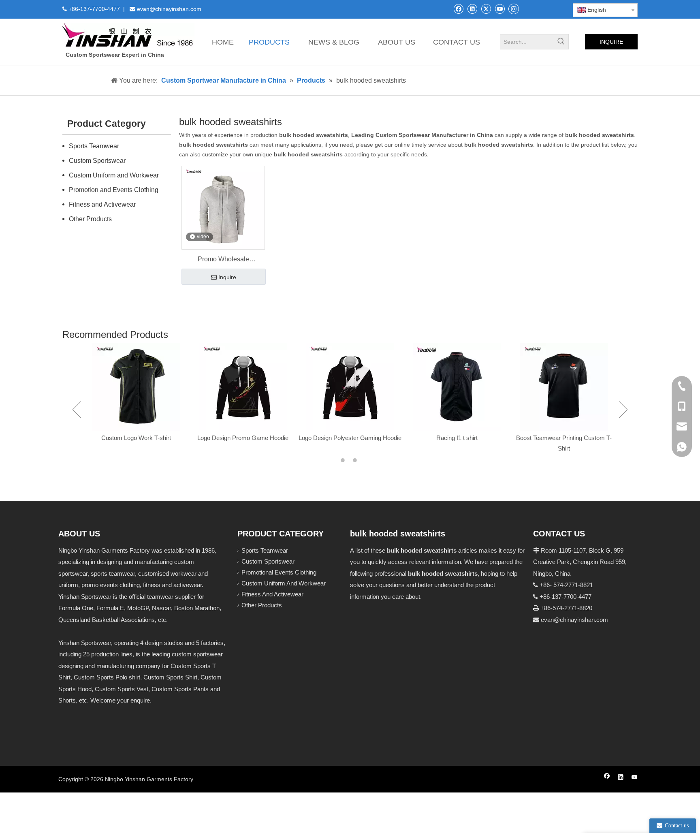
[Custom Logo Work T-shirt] (136, 387)
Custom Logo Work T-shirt (136, 437)
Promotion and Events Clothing (113, 189)
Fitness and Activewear (102, 204)
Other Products (90, 219)
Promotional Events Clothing (278, 572)
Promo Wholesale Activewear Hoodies (223, 260)
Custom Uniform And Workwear (283, 583)
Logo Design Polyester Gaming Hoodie (350, 437)
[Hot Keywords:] (561, 41)
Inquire (227, 277)
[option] (136, 393)
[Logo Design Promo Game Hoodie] (243, 387)
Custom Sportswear (97, 160)
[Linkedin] (472, 9)
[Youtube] (500, 9)
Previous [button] (77, 409)
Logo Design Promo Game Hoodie (242, 437)
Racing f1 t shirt (457, 437)
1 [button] (344, 460)
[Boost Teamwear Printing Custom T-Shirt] (563, 387)
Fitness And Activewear (272, 594)
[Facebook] (458, 9)
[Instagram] (513, 8)
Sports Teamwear (94, 146)
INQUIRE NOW (611, 43)
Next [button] (623, 409)
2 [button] (356, 460)
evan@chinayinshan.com (574, 619)
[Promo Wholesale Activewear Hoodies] (223, 207)
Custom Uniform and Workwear (114, 175)
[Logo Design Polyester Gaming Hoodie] (350, 387)
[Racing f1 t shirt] (456, 387)
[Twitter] (486, 9)
